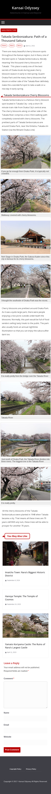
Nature (12, 45)
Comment (9, 678)
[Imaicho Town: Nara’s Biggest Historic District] (26, 543)
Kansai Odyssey (25, 7)
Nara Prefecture (9, 30)
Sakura (19, 45)
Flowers (4, 45)
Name (6, 713)
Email (6, 725)
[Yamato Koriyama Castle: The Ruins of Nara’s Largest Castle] (26, 615)
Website (7, 737)
